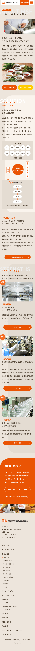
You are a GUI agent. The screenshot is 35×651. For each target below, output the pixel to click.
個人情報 (5, 626)
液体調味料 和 (7, 561)
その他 (5, 587)
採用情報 (5, 599)
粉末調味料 (6, 567)
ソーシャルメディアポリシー (12, 630)
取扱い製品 (6, 554)
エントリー (6, 609)
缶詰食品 (6, 580)
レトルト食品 (7, 574)
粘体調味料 (6, 571)
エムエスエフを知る (9, 550)
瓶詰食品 (6, 584)
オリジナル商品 (7, 591)
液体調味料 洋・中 (8, 564)
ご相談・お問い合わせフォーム (17, 489)
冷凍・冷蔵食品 (8, 577)
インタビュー (7, 603)
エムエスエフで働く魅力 (10, 606)
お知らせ (5, 618)
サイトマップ (6, 634)
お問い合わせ (6, 622)
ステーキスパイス (8, 595)
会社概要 (5, 613)
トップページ (6, 545)
